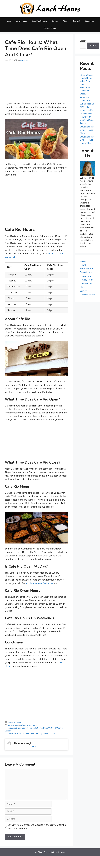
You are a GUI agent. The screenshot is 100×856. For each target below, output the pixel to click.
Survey (55, 21)
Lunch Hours (21, 21)
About (65, 21)
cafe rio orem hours (28, 725)
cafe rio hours (13, 725)
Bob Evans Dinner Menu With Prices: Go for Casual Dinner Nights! (87, 103)
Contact (76, 21)
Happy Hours (86, 276)
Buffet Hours (86, 272)
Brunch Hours (86, 268)
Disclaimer (90, 21)
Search (83, 40)
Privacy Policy (50, 28)
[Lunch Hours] (50, 8)
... (33, 744)
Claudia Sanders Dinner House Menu (87, 129)
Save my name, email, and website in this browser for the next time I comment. (37, 826)
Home (8, 21)
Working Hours (14, 722)
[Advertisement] (36, 83)
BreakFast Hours (39, 21)
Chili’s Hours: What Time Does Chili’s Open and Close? (31, 733)
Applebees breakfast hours (39, 583)
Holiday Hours (87, 279)
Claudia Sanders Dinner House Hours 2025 (87, 139)
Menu (82, 287)
